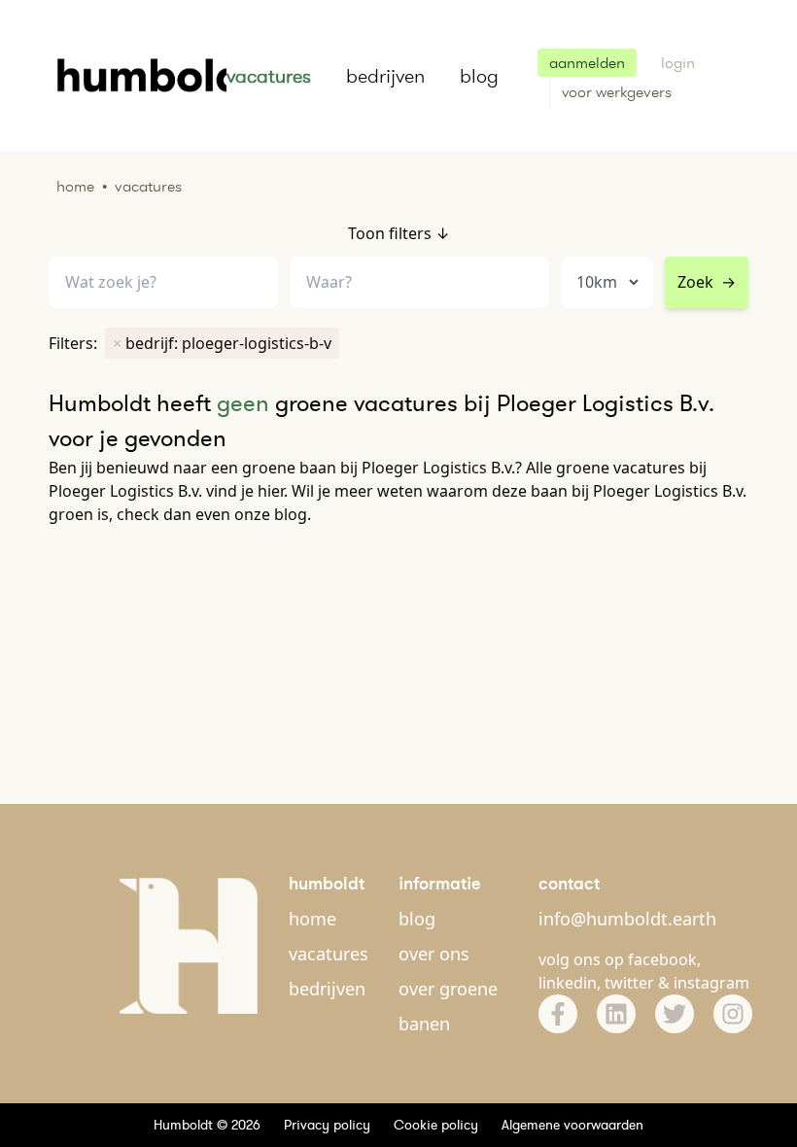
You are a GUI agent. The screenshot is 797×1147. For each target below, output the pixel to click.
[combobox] (419, 282)
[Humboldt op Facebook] (557, 1013)
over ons (433, 953)
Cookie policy (436, 1124)
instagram (711, 982)
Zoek (706, 282)
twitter (629, 982)
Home (75, 186)
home (312, 918)
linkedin (567, 982)
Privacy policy (327, 1124)
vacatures (268, 75)
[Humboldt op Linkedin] (616, 1013)
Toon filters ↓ (399, 233)
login (678, 62)
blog (479, 75)
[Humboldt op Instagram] (732, 1013)
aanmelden (587, 62)
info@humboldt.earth (627, 918)
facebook (662, 959)
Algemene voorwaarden (572, 1124)
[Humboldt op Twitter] (674, 1013)
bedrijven (385, 75)
